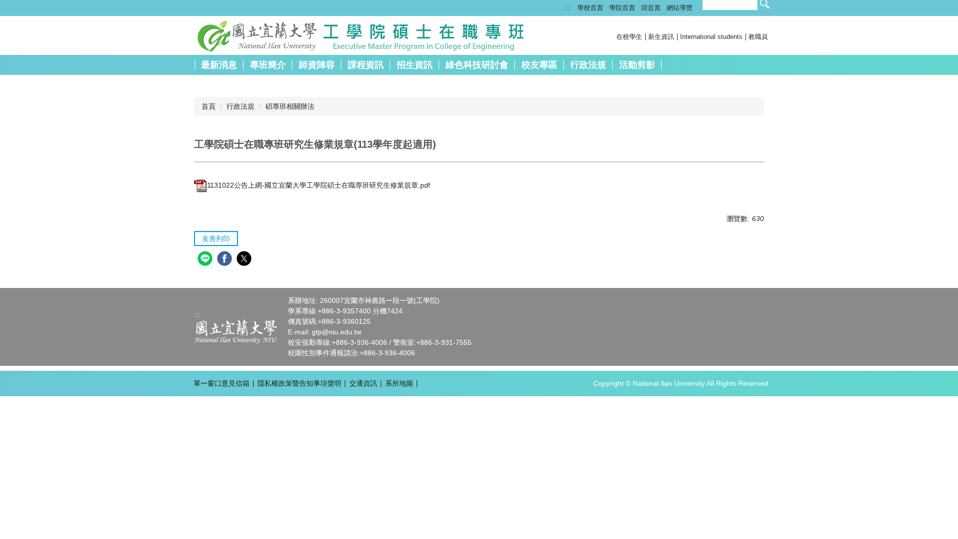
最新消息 (219, 65)
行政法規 (240, 106)
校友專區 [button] (539, 65)
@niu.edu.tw (341, 332)
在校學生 (629, 36)
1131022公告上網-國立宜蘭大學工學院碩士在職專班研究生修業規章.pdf (318, 185)
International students (711, 36)
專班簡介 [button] (268, 65)
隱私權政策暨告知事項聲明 (299, 383)
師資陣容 (317, 65)
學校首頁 (590, 7)
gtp (317, 332)
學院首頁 (622, 7)
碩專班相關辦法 (289, 106)
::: (568, 7)
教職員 (758, 36)
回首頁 (651, 7)
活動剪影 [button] (637, 65)
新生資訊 (661, 36)
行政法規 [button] (588, 65)
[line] (206, 260)
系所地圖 (399, 383)
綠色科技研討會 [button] (477, 65)
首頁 (209, 106)
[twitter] (245, 260)
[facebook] (226, 260)
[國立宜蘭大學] (236, 331)
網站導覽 (680, 7)
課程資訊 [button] (366, 65)
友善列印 (216, 239)
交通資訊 (363, 383)
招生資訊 (415, 65)
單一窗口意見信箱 (221, 383)
